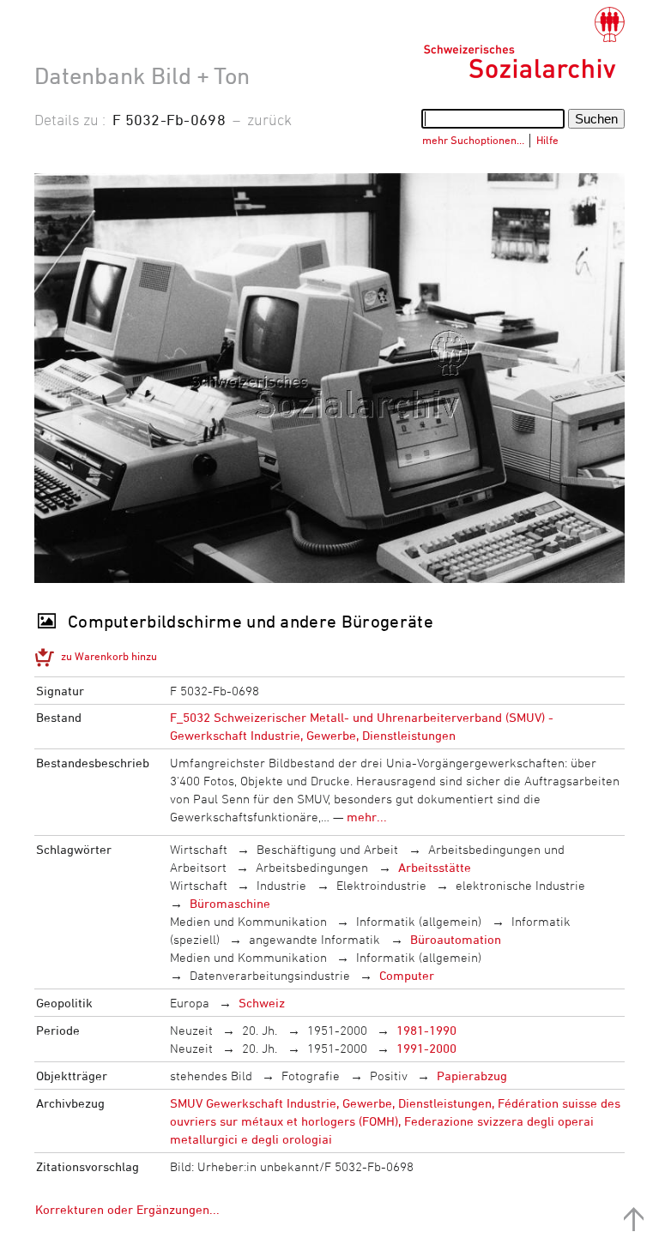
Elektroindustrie (381, 885)
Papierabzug (472, 1075)
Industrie (281, 885)
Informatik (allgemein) (418, 921)
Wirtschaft (198, 849)
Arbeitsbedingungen (312, 867)
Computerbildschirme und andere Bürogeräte (250, 621)
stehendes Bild (211, 1075)
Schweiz (262, 1002)
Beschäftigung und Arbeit (327, 849)
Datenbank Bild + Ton (142, 75)
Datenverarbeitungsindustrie (270, 975)
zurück (269, 119)
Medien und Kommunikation (248, 921)
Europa (189, 1002)
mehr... (367, 816)
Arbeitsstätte (434, 867)
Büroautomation (455, 939)
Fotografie (310, 1075)
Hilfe (547, 140)
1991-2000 (426, 1048)
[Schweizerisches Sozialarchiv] (524, 43)
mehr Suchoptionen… (473, 140)
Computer (406, 975)
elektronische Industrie (520, 885)
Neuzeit (191, 1030)
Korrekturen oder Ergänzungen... (127, 1209)
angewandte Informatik (314, 939)
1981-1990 (426, 1030)
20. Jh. (259, 1030)
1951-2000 (337, 1030)
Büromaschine (230, 903)
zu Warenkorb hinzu (109, 656)
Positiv (389, 1075)
